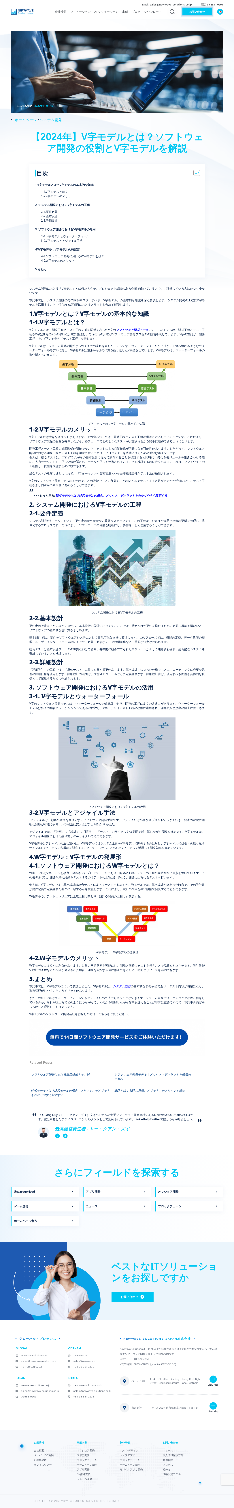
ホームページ (26, 119)
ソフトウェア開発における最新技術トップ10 (60, 1074)
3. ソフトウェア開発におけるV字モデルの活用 (65, 229)
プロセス (168, 1464)
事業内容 (82, 1442)
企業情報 (61, 12)
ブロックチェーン (170, 1206)
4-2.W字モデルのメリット (58, 261)
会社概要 (39, 1450)
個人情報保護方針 (173, 1455)
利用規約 (168, 1460)
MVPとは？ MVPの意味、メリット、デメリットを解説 (149, 1091)
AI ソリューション (106, 12)
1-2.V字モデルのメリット (57, 196)
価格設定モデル (172, 1474)
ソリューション (80, 12)
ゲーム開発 (21, 1206)
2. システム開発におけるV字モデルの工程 (62, 205)
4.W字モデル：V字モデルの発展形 (57, 249)
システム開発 (51, 119)
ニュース (92, 1206)
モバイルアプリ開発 (131, 1469)
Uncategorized (24, 1192)
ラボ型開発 (83, 1455)
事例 (125, 12)
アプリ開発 (93, 1192)
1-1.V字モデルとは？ (54, 192)
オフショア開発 (168, 1192)
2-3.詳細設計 (49, 221)
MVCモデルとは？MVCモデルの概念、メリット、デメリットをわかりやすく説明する (111, 495)
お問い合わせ (197, 11)
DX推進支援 (83, 1474)
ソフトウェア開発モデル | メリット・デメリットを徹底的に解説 (152, 1076)
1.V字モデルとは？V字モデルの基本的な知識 (64, 185)
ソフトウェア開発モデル (132, 330)
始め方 (166, 1469)
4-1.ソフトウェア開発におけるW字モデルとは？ (72, 256)
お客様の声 (40, 1460)
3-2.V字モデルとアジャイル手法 (62, 241)
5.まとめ (40, 269)
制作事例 (125, 1442)
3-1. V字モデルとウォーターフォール (65, 236)
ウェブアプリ (127, 1455)
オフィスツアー (43, 1464)
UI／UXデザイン (129, 1450)
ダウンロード (153, 12)
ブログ (136, 12)
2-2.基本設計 (49, 216)
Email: (167, 4)
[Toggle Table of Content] (195, 173)
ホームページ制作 (25, 1221)
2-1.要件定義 (49, 212)
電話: (212, 4)
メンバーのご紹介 (44, 1455)
